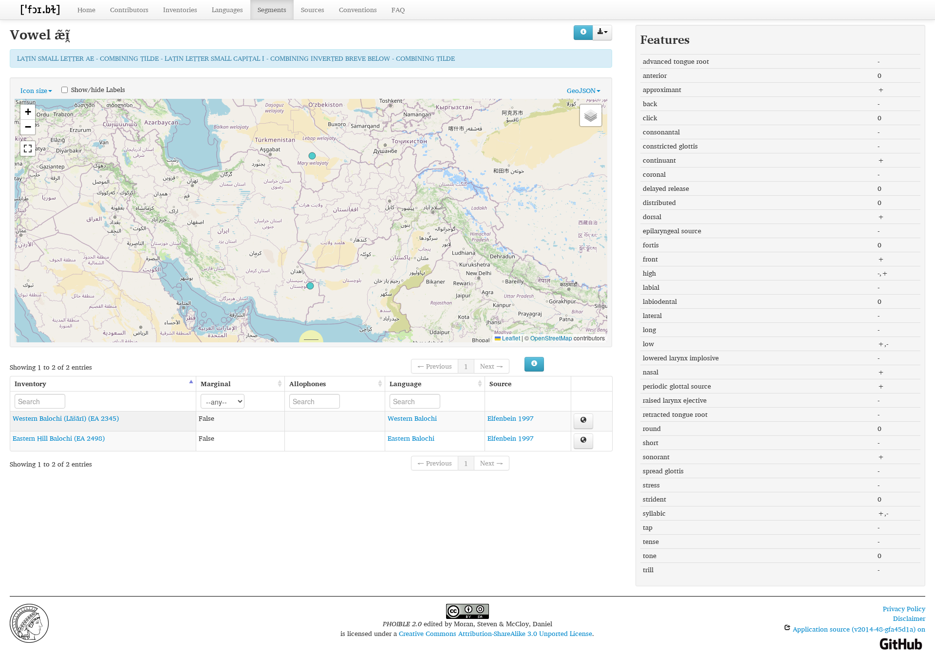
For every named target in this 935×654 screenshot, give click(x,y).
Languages (227, 9)
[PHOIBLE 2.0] (40, 9)
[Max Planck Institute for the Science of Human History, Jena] (29, 622)
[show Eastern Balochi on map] (583, 441)
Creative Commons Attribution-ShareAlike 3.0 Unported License (495, 633)
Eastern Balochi (411, 438)
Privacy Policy (904, 608)
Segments (272, 9)
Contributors (129, 9)
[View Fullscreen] (27, 148)
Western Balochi (412, 418)
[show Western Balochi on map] (583, 421)
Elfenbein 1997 (510, 418)
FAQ (398, 9)
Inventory (30, 383)
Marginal (216, 383)
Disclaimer (909, 618)
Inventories (180, 9)
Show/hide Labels (98, 89)
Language (405, 383)
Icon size (33, 90)
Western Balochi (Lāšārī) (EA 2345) (66, 418)
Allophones (307, 383)
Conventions (358, 9)
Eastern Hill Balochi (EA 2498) (59, 438)
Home (86, 9)
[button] (312, 156)
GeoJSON (581, 90)
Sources (312, 9)
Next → (491, 366)
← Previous (434, 366)
